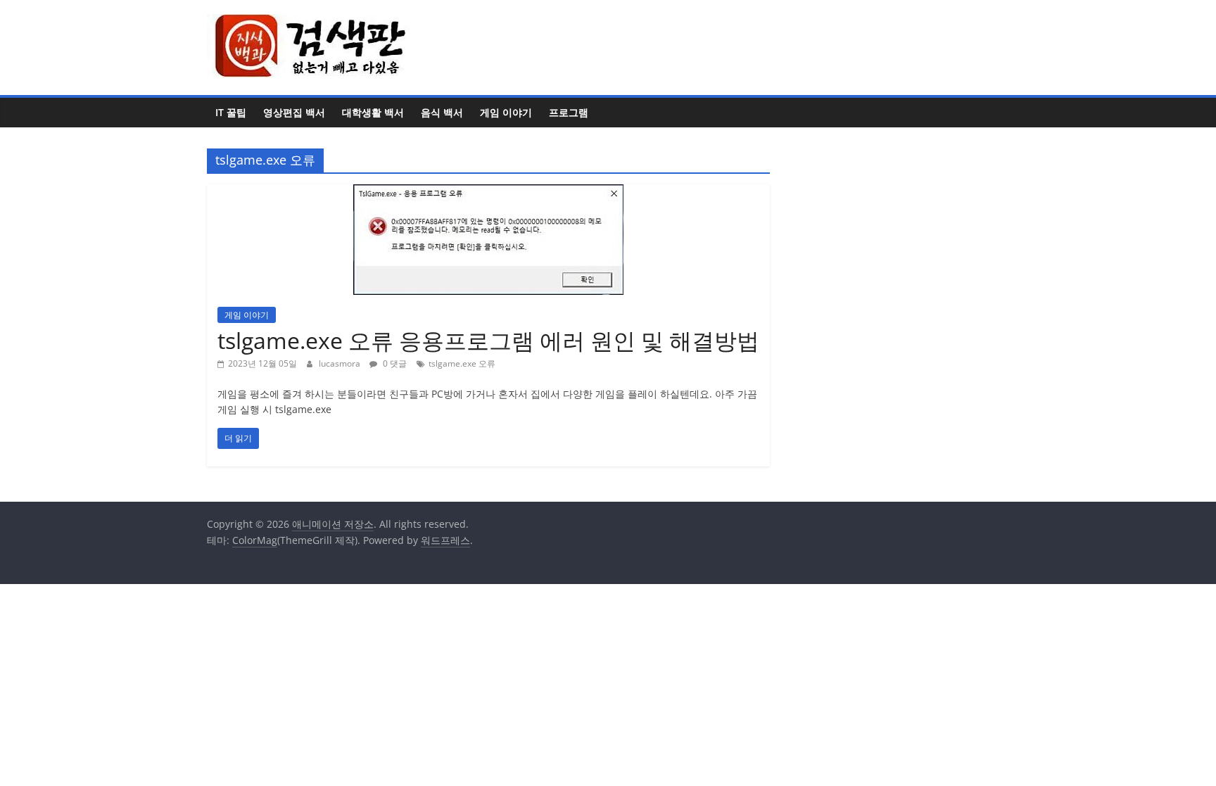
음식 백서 (442, 112)
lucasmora (340, 363)
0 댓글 (394, 363)
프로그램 (568, 112)
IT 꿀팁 (230, 112)
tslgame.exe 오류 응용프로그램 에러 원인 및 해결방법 (488, 340)
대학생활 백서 (373, 112)
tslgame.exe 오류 (462, 363)
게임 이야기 (506, 112)
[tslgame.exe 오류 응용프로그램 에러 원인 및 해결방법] (488, 193)
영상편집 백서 (294, 112)
